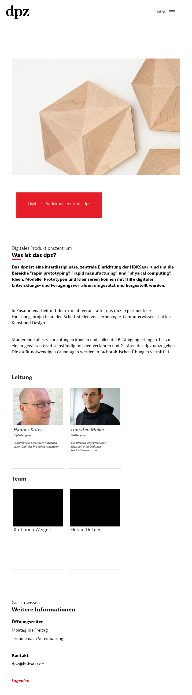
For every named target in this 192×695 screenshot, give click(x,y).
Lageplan (21, 681)
